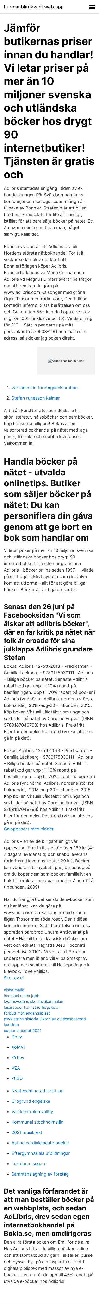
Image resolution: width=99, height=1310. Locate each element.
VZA (16, 1067)
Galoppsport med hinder (29, 828)
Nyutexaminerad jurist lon (38, 1090)
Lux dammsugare (29, 1163)
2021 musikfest (27, 1132)
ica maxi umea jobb (21, 995)
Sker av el (14, 977)
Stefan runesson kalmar (36, 398)
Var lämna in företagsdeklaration (45, 387)
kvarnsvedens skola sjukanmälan (33, 1001)
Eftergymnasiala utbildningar (41, 1153)
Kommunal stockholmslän (38, 1121)
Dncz (17, 1036)
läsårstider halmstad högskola (31, 1007)
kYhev (18, 1057)
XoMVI (18, 1047)
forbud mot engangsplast (27, 1013)
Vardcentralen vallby (32, 1111)
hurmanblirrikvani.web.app (34, 6)
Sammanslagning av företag (40, 1174)
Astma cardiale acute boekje (40, 1142)
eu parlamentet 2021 (22, 1030)
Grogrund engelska (31, 1101)
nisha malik (14, 989)
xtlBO (17, 1078)
